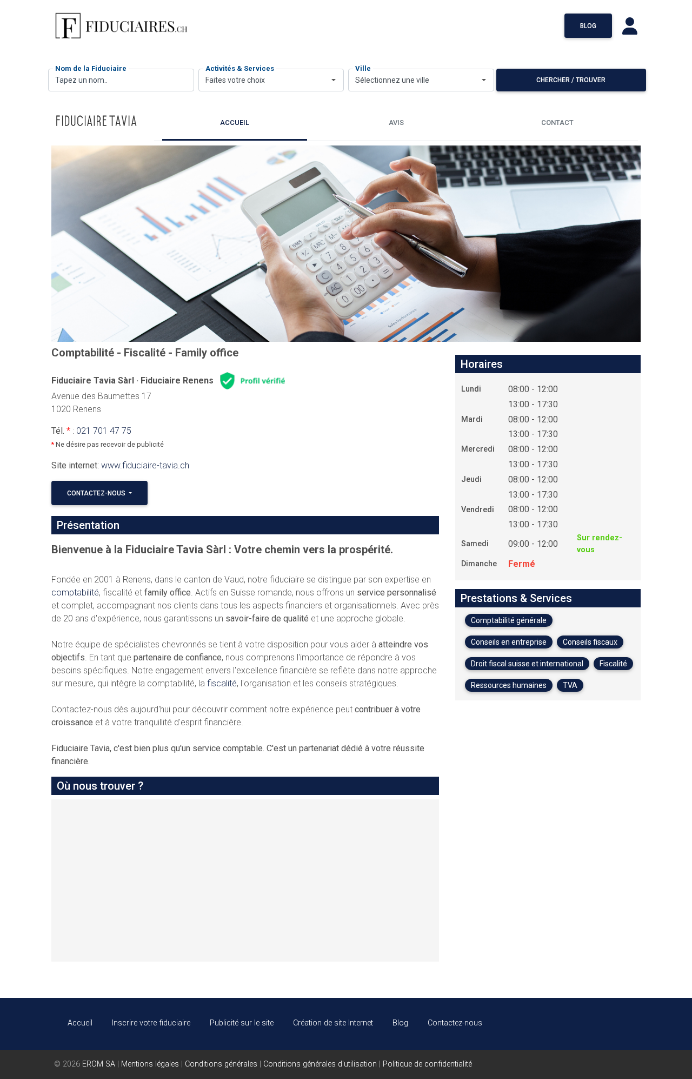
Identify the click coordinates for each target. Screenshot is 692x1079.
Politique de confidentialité (427, 1064)
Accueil (80, 1023)
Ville (363, 68)
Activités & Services (239, 68)
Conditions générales (221, 1064)
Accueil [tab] (234, 122)
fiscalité (222, 683)
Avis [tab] (396, 122)
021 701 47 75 (103, 431)
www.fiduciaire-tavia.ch (145, 465)
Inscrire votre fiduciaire (151, 1023)
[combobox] (271, 80)
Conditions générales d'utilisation (320, 1064)
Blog (588, 26)
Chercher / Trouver (571, 80)
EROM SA (98, 1064)
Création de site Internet (333, 1023)
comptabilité (75, 592)
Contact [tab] (557, 122)
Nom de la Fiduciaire (91, 68)
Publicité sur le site (242, 1023)
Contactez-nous (97, 493)
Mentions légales (150, 1064)
